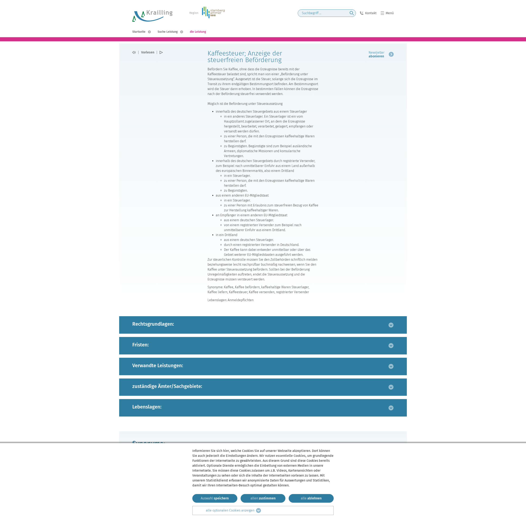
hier (226, 451)
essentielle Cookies (291, 456)
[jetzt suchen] (352, 13)
